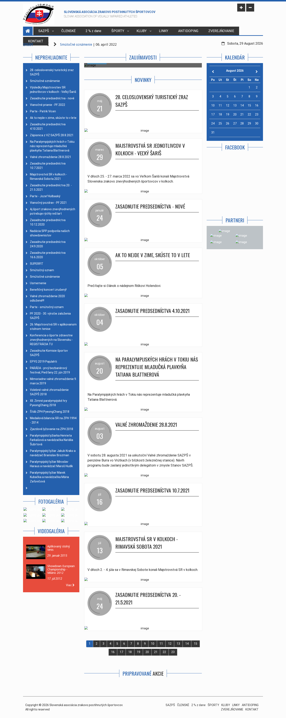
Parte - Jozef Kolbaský (45, 196)
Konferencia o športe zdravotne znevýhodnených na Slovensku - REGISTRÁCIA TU (51, 340)
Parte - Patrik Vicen (43, 111)
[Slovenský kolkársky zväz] (216, 242)
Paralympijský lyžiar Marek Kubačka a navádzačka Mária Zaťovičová (49, 477)
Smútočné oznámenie (76, 45)
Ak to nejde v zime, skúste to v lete (53, 117)
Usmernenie (38, 283)
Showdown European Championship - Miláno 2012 (61, 569)
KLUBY (142, 31)
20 (147, 652)
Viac (69, 585)
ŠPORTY (117, 31)
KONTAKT (252, 709)
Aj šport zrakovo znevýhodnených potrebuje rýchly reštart (52, 211)
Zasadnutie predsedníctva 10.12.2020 (48, 222)
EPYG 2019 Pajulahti (43, 361)
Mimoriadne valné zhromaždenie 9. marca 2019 (53, 381)
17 (121, 652)
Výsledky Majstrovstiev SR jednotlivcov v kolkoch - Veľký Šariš (53, 89)
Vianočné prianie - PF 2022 (47, 104)
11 (161, 643)
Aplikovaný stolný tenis (58, 548)
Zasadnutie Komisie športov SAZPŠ (49, 353)
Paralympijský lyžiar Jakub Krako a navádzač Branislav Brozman (53, 453)
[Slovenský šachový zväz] (241, 242)
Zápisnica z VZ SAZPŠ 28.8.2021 (51, 135)
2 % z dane (93, 31)
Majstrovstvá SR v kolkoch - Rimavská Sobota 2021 (48, 176)
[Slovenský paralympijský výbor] (216, 235)
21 (155, 652)
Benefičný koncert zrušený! (48, 289)
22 (164, 652)
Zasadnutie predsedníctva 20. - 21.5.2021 (51, 187)
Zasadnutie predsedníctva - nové (52, 98)
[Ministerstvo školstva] (224, 231)
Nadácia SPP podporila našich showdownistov (50, 233)
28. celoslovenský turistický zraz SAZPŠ (52, 72)
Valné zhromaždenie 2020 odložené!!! (47, 298)
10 (152, 643)
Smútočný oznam (42, 270)
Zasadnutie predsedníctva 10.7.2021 (48, 166)
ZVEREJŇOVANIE (221, 31)
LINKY (163, 31)
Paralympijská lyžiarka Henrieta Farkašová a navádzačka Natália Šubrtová (51, 440)
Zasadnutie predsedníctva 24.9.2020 (48, 244)
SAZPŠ (43, 31)
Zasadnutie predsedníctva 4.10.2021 (48, 126)
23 (173, 652)
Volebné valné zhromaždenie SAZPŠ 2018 (49, 392)
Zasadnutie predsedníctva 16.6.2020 (48, 255)
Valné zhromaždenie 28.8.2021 (50, 157)
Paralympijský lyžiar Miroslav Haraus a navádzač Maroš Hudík (51, 464)
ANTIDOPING (188, 31)
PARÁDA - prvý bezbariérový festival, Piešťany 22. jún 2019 (50, 370)
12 (169, 643)
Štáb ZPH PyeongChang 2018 (49, 411)
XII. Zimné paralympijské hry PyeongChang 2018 (48, 403)
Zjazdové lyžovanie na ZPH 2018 (51, 429)
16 (113, 652)
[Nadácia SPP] (241, 235)
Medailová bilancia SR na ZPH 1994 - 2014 (53, 420)
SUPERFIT (36, 263)
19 (138, 652)
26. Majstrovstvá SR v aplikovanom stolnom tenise (53, 326)
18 (130, 652)
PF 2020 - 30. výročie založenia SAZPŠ (50, 316)
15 (195, 643)
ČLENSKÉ (68, 31)
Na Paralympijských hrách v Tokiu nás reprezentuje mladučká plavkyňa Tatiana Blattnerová (52, 146)
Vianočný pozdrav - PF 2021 (48, 202)
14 (187, 643)
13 (178, 643)
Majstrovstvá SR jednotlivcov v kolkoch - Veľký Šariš (150, 149)
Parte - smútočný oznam (47, 307)
